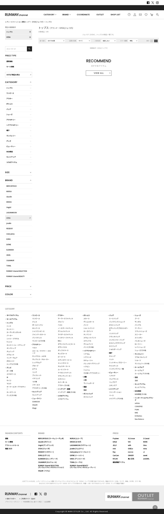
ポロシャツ (10, 361)
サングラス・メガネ (39, 356)
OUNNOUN (36, 401)
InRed (115, 442)
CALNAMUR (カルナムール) (47, 462)
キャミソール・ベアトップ (16, 345)
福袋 (85, 387)
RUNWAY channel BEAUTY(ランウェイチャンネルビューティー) (82, 466)
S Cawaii (146, 438)
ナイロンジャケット (65, 372)
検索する (157, 14)
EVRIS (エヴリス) (44, 455)
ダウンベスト (62, 347)
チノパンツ (87, 334)
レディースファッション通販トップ (17, 22)
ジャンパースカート (39, 334)
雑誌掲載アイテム (119, 462)
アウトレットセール (12, 445)
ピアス (34, 369)
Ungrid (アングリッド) (46, 445)
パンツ (86, 325)
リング (34, 372)
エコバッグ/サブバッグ (117, 343)
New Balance (139, 419)
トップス (48, 22)
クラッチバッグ (114, 336)
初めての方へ (11, 498)
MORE (145, 442)
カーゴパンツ (88, 331)
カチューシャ (88, 360)
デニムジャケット (64, 331)
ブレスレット (37, 375)
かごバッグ (113, 346)
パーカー (10, 335)
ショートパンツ (89, 328)
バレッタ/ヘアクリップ (91, 363)
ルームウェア (139, 367)
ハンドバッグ (113, 333)
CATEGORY (49, 14)
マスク (9, 383)
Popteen (116, 438)
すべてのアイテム (13, 315)
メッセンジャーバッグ (116, 340)
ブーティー (138, 328)
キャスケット (113, 366)
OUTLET (100, 14)
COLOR (9, 294)
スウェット (10, 354)
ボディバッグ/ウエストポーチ (118, 329)
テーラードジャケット (65, 318)
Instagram (157, 2)
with (129, 445)
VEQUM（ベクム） (44, 471)
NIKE (136, 413)
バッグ (8, 109)
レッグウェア (37, 362)
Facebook (148, 2)
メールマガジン (140, 14)
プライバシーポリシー (12, 501)
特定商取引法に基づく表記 (32, 501)
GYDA (8, 37)
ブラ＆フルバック (141, 357)
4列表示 (156, 41)
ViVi (129, 442)
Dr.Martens (138, 416)
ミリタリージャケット (65, 337)
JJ (144, 452)
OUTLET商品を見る (13, 75)
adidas (137, 403)
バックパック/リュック (117, 322)
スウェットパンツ (90, 337)
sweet (145, 455)
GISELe (130, 448)
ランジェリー (11, 136)
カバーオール (62, 382)
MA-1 (59, 341)
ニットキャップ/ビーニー (118, 362)
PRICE (8, 286)
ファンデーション (115, 392)
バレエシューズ (140, 341)
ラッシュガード (89, 383)
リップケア (113, 382)
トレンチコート (63, 363)
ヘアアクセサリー (12, 125)
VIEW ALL (99, 73)
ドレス (34, 322)
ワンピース (10, 93)
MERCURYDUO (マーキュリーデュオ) (51, 438)
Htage (34, 408)
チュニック (10, 351)
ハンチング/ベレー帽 (116, 369)
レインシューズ (140, 347)
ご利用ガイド (129, 14)
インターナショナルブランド (144, 399)
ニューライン (37, 398)
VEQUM (34, 405)
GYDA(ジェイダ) (37, 22)
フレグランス (113, 379)
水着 (85, 377)
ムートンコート (63, 369)
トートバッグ (113, 318)
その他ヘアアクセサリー (92, 373)
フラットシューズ (141, 331)
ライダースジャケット (65, 334)
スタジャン (61, 379)
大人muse (131, 438)
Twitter (152, 2)
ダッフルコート (63, 350)
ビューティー (11, 146)
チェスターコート (64, 366)
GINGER (131, 455)
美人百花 (131, 459)
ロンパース (36, 328)
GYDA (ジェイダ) (44, 448)
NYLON (115, 459)
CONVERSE (139, 406)
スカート (87, 318)
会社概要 (47, 501)
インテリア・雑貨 (64, 389)
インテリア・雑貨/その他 (66, 392)
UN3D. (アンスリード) (77, 459)
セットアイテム (140, 384)
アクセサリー (11, 120)
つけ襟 (34, 381)
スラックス (87, 341)
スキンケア (113, 385)
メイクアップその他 (116, 398)
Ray (114, 452)
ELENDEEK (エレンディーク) (48, 459)
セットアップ (11, 157)
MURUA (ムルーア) (76, 438)
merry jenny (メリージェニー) (80, 452)
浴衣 (136, 377)
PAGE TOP (155, 507)
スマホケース (11, 374)
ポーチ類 (10, 371)
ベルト (34, 347)
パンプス (138, 325)
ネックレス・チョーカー (40, 359)
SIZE (7, 172)
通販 (6, 438)
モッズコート (62, 353)
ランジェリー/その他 (142, 363)
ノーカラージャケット (65, 328)
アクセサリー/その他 (39, 388)
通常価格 (9, 61)
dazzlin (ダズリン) (44, 442)
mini (114, 448)
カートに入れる (151, 14)
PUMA (137, 409)
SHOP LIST (115, 14)
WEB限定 (9, 151)
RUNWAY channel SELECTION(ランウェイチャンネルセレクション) (51, 466)
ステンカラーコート (65, 360)
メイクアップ (113, 389)
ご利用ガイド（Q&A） (28, 498)
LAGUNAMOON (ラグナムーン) (80, 445)
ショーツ (138, 360)
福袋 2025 (8, 448)
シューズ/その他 (140, 350)
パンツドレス (37, 337)
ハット (111, 359)
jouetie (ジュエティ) (77, 448)
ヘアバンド (87, 357)
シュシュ (87, 370)
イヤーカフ (36, 385)
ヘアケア (112, 376)
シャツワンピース (38, 331)
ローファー (138, 344)
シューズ (9, 114)
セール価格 (10, 66)
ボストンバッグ (114, 325)
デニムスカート (89, 322)
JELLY (115, 445)
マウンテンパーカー (65, 376)
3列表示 (151, 41)
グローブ (35, 366)
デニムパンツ (88, 344)
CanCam (116, 455)
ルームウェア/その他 (142, 373)
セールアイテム (12, 319)
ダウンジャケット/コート (66, 344)
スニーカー (138, 334)
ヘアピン (87, 366)
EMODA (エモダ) (75, 442)
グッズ (8, 141)
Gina (145, 445)
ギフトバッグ (88, 394)
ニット (9, 326)
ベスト (60, 325)
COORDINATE (83, 14)
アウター (9, 98)
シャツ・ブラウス (13, 338)
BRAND (66, 14)
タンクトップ (11, 348)
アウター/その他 (63, 385)
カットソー (10, 329)
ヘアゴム (87, 354)
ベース (111, 395)
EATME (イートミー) (77, 455)
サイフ (9, 380)
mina (145, 448)
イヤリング (36, 378)
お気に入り (146, 14)
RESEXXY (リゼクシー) (46, 452)
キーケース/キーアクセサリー (16, 388)
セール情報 (9, 442)
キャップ (112, 356)
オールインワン (37, 325)
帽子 (7, 130)
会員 (134, 14)
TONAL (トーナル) (76, 462)
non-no (130, 452)
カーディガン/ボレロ (14, 332)
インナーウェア (12, 358)
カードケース (11, 392)
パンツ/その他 (89, 347)
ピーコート (62, 357)
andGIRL (146, 459)
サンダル (138, 322)
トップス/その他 (12, 364)
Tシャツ (9, 342)
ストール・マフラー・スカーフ (41, 352)
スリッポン (138, 337)
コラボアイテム (11, 162)
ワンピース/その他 (38, 341)
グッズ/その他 (12, 395)
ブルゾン (61, 322)
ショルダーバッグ (115, 349)
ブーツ (137, 318)
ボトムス (9, 104)
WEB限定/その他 (140, 394)
